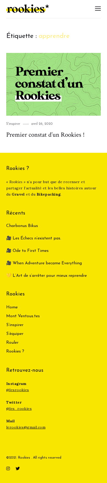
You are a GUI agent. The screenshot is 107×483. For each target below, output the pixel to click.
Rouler (12, 343)
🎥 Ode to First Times (27, 251)
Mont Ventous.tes (23, 316)
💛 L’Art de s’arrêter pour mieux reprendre (46, 276)
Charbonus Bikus (22, 226)
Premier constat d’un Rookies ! (45, 134)
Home (12, 307)
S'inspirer (13, 124)
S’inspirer (14, 325)
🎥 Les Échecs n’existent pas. (33, 238)
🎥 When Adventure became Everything (44, 263)
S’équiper (14, 334)
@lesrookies (17, 390)
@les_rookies (19, 408)
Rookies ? (15, 351)
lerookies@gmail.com (25, 427)
